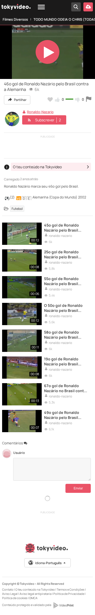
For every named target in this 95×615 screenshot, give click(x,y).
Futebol (17, 208)
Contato (8, 589)
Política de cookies (14, 598)
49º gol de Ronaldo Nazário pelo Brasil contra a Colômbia (61, 415)
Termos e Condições (70, 589)
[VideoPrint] (63, 605)
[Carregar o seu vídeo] (88, 6)
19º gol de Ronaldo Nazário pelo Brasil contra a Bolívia (61, 361)
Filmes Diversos (15, 19)
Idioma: (48, 563)
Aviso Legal (10, 594)
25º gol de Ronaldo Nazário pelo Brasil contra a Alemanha (61, 254)
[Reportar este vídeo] (88, 99)
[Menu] (41, 7)
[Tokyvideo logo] (47, 549)
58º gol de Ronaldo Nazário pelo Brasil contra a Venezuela (61, 335)
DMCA (33, 598)
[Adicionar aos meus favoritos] (50, 99)
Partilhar (19, 100)
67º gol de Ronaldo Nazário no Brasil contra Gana (66, 388)
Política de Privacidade (68, 594)
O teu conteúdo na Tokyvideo (35, 589)
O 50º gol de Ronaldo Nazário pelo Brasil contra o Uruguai (63, 308)
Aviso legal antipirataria (35, 594)
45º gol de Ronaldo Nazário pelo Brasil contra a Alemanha (61, 228)
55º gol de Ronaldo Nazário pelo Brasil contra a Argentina (61, 281)
